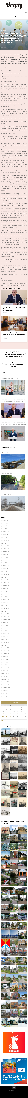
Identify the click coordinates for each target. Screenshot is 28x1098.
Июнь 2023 (5, 628)
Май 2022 (4, 665)
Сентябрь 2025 (6, 551)
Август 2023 (5, 622)
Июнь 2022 (5, 662)
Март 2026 (5, 534)
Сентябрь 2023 (6, 619)
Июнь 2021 (5, 696)
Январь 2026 (5, 540)
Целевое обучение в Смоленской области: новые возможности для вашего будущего (14, 309)
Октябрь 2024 (5, 582)
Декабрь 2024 (5, 577)
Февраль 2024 (5, 605)
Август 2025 (5, 554)
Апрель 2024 (5, 599)
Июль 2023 (5, 625)
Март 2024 (5, 602)
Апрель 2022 (5, 667)
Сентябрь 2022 (6, 653)
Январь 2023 (5, 642)
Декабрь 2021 (5, 679)
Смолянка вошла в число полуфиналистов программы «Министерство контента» (12, 377)
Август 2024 (5, 588)
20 (14, 714)
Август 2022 (5, 656)
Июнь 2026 (5, 526)
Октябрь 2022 (5, 650)
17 (3, 714)
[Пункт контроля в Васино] (13, 503)
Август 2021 (5, 690)
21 (17, 714)
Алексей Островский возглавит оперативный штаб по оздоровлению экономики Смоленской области (14, 334)
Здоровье (3, 30)
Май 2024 (4, 596)
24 (3, 716)
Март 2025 (5, 568)
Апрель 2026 (5, 531)
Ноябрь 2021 (5, 682)
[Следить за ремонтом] (13, 482)
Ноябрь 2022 (5, 647)
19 (10, 714)
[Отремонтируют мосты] (13, 461)
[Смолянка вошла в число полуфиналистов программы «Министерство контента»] (13, 387)
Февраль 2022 (5, 673)
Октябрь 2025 (5, 548)
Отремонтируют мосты (7, 452)
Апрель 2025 (5, 565)
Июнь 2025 (5, 560)
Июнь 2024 (5, 594)
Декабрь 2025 (5, 543)
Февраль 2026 (5, 537)
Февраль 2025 (5, 571)
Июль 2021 (5, 693)
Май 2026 (4, 528)
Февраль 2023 (5, 639)
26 (10, 716)
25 (6, 716)
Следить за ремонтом (6, 473)
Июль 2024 (5, 591)
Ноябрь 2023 (5, 613)
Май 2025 (4, 562)
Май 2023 (4, 630)
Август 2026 (5, 520)
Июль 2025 (5, 557)
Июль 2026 (5, 523)
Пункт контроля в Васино (7, 494)
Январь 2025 (5, 574)
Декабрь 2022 (5, 645)
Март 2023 (5, 636)
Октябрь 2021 (5, 684)
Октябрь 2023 (5, 616)
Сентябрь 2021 (6, 687)
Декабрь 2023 (5, 611)
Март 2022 (5, 670)
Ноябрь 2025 (5, 545)
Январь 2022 (5, 676)
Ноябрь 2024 (5, 579)
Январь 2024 (5, 608)
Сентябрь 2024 (6, 585)
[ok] (12, 17)
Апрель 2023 (5, 633)
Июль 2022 (5, 659)
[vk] (15, 17)
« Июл (2, 720)
